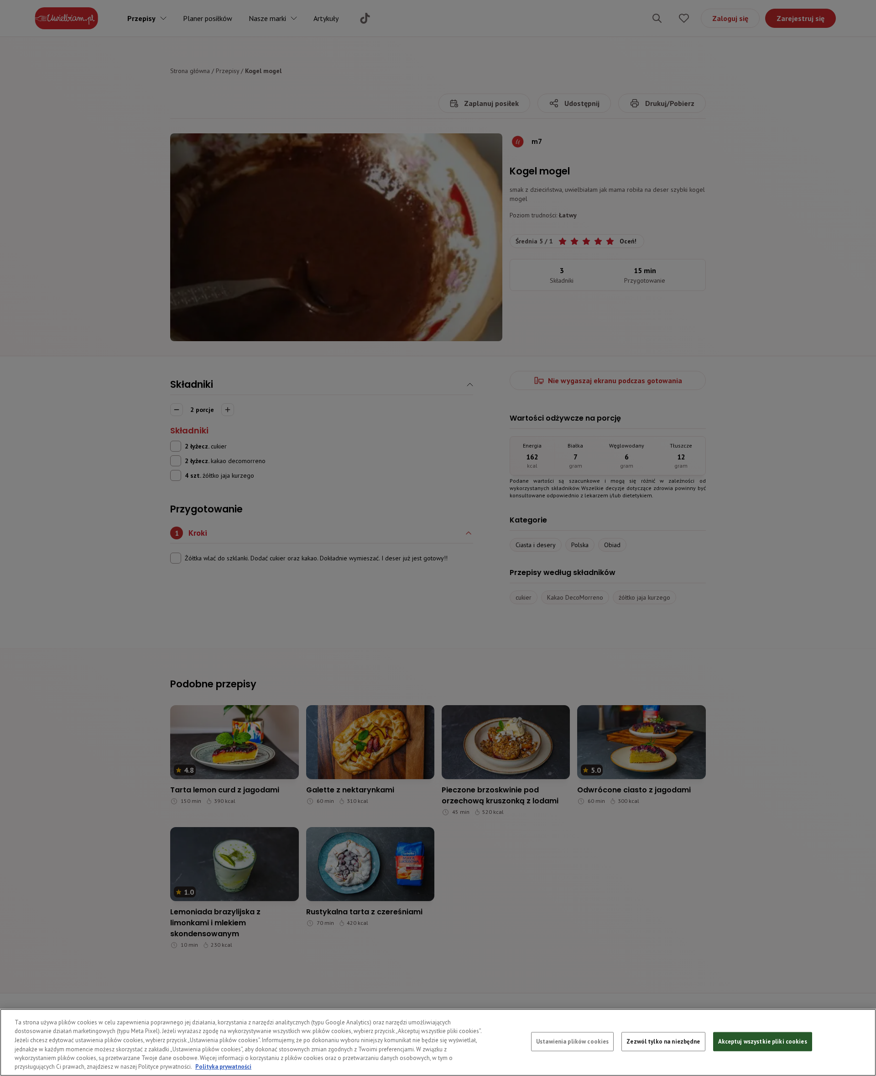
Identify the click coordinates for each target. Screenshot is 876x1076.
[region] (438, 1042)
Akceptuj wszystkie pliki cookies (762, 1041)
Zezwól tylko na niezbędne (663, 1041)
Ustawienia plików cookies (572, 1041)
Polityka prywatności (223, 1067)
